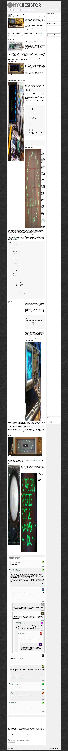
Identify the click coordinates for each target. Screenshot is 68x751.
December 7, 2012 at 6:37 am (22, 633)
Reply (43, 566)
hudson (14, 603)
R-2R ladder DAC (41, 33)
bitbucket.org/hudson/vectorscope (35, 460)
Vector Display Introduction (19, 15)
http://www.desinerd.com (14, 661)
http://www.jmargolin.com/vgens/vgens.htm (19, 678)
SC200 (15, 237)
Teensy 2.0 (12, 56)
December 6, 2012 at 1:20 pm (14, 693)
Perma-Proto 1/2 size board (38, 55)
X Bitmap (16, 423)
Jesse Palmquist (13, 561)
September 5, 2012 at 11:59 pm (15, 562)
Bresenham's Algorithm (15, 238)
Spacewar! (31, 467)
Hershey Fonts (28, 304)
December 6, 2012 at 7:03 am (14, 684)
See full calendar (49, 414)
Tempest (36, 20)
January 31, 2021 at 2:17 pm (14, 703)
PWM (9, 32)
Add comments (43, 16)
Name (12, 731)
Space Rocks (39, 478)
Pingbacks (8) (17, 558)
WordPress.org (51, 422)
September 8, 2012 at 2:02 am (20, 623)
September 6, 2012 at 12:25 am (15, 570)
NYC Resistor (11, 748)
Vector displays (27, 19)
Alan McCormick (13, 665)
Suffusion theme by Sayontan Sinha (55, 748)
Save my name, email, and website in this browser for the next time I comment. (19, 740)
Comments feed (51, 421)
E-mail (12, 734)
